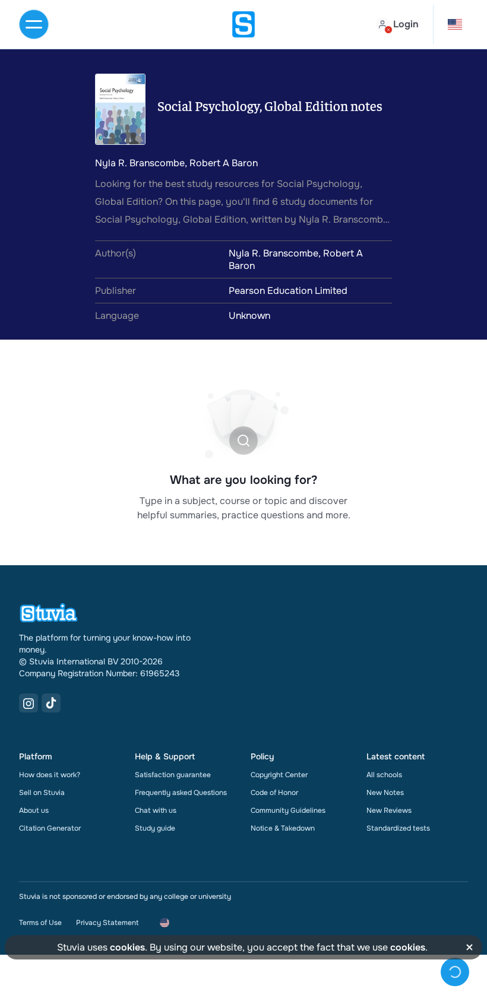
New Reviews (389, 810)
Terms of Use (40, 922)
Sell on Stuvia (42, 792)
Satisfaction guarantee (173, 775)
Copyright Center (279, 775)
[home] (243, 24)
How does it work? (49, 775)
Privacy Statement (107, 922)
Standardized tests (398, 828)
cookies (127, 947)
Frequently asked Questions (181, 792)
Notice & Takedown (283, 828)
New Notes (385, 792)
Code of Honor (274, 792)
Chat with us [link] (155, 810)
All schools (384, 775)
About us (34, 810)
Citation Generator (50, 828)
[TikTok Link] (51, 702)
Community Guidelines (288, 810)
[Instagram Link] (28, 702)
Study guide (155, 828)
